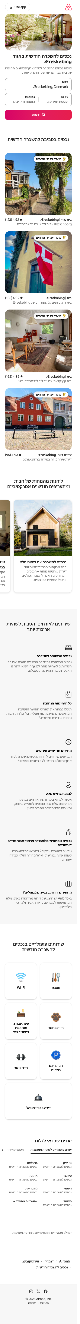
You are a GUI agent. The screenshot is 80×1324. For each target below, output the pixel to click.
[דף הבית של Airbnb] (68, 7)
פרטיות (44, 1303)
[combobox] (38, 86)
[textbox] (55, 101)
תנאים (32, 1303)
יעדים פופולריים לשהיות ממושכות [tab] (51, 1150)
